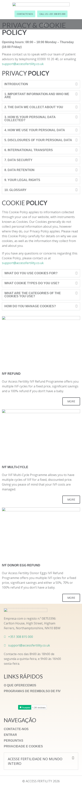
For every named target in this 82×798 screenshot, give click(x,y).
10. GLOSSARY (15, 190)
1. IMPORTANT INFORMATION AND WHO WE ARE (36, 95)
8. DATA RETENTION (19, 170)
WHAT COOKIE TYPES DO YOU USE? (31, 283)
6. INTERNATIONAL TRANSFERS (28, 150)
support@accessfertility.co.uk (23, 64)
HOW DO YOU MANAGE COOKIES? (30, 306)
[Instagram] (24, 790)
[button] (41, 84)
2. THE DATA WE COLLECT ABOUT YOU (33, 107)
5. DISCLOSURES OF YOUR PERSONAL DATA (38, 140)
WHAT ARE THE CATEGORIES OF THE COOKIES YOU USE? (32, 295)
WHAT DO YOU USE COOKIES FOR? (31, 273)
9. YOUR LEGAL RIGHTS (22, 180)
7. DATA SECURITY (18, 160)
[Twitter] (41, 790)
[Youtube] (49, 790)
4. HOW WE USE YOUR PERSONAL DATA (34, 130)
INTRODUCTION (16, 84)
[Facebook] (32, 790)
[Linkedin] (58, 790)
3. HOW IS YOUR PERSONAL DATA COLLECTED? (29, 118)
